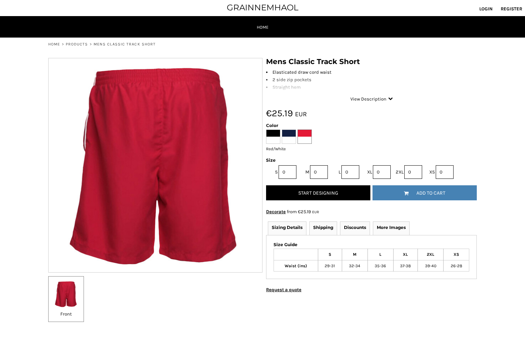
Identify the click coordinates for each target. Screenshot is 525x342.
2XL (400, 172)
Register (511, 8)
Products (77, 44)
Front (66, 314)
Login (485, 8)
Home (54, 44)
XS (432, 172)
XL (369, 172)
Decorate (276, 211)
